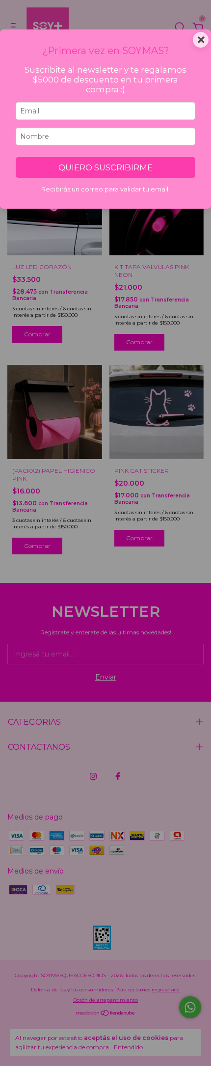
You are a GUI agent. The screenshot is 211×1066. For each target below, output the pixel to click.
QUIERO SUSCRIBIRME (105, 167)
